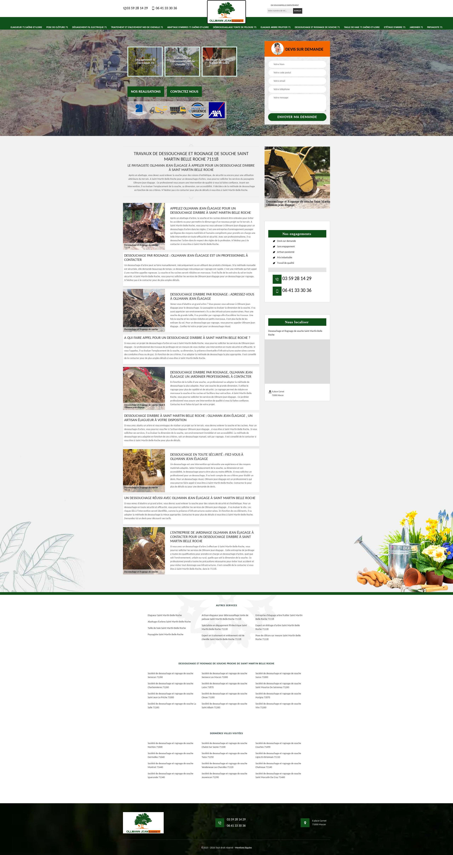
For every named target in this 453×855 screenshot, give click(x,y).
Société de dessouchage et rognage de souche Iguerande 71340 (170, 775)
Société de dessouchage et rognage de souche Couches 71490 (278, 745)
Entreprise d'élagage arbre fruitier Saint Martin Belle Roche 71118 (279, 617)
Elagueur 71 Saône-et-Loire (26, 27)
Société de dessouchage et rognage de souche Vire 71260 (278, 706)
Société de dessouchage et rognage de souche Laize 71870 (224, 685)
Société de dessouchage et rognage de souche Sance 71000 (278, 675)
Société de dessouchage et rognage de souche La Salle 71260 (172, 706)
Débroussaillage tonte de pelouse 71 (234, 27)
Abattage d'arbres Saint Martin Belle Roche (169, 622)
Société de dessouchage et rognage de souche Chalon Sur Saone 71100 (224, 745)
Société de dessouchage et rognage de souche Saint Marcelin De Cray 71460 (278, 775)
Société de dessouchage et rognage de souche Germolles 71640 (170, 755)
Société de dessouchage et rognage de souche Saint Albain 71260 (224, 706)
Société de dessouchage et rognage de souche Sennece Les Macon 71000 (224, 675)
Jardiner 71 (416, 27)
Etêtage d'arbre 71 (394, 27)
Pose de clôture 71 (57, 27)
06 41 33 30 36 (166, 8)
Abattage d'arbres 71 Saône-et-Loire (188, 27)
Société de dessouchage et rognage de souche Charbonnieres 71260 (170, 685)
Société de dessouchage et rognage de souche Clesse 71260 (224, 695)
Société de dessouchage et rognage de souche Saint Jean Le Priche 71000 (170, 695)
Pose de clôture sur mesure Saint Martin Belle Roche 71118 (278, 637)
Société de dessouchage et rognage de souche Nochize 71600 (170, 745)
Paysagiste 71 (434, 27)
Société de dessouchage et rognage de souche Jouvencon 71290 (224, 775)
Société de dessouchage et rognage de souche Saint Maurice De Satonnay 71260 (278, 685)
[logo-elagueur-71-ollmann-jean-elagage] (226, 12)
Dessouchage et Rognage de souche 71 (317, 27)
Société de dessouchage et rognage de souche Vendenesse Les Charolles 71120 (224, 765)
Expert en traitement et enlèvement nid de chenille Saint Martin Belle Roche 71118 (223, 637)
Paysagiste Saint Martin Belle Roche (165, 634)
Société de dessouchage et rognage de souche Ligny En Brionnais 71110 (278, 755)
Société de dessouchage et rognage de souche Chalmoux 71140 (278, 765)
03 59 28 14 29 (137, 8)
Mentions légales (243, 847)
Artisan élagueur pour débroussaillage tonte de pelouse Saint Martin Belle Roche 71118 (225, 617)
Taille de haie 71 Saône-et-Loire (362, 27)
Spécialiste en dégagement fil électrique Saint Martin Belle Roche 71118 (224, 627)
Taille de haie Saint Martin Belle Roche (167, 628)
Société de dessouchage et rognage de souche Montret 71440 (170, 765)
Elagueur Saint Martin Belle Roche (165, 615)
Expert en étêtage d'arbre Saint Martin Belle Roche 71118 (278, 627)
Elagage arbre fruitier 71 (276, 27)
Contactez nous (184, 92)
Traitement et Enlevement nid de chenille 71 (137, 27)
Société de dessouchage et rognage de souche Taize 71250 (224, 755)
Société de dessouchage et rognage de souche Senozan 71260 (170, 675)
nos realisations (146, 92)
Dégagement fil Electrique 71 (89, 27)
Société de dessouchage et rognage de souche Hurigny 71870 (278, 695)
